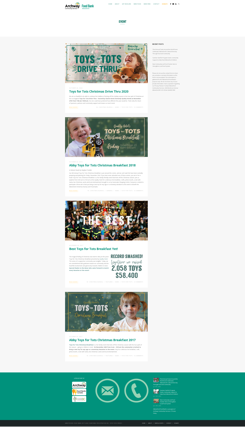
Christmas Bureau (106, 107)
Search (179, 4)
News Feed (147, 4)
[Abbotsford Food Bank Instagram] (173, 4)
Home (110, 4)
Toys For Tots (127, 107)
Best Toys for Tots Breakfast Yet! (93, 249)
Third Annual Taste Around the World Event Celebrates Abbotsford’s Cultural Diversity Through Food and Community (165, 51)
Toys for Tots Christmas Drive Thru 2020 (98, 91)
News (117, 107)
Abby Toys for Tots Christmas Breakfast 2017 (102, 340)
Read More (73, 107)
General (110, 190)
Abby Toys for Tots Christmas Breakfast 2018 (102, 165)
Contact (156, 4)
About (117, 4)
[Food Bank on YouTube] (176, 4)
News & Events (159, 423)
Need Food (137, 4)
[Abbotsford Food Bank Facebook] (170, 4)
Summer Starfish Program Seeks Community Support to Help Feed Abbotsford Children (165, 59)
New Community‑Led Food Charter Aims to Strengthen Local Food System (165, 65)
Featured (109, 282)
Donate (176, 423)
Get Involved (126, 4)
